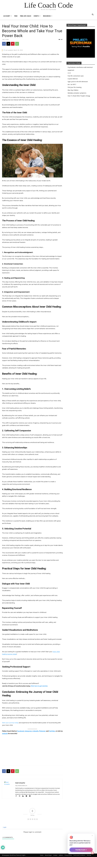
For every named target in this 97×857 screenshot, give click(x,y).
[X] (8, 44)
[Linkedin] (23, 796)
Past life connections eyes (76, 76)
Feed (15, 16)
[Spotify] (27, 796)
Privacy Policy (68, 855)
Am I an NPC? (72, 84)
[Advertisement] (32, 750)
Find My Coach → (81, 850)
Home (41, 855)
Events (36, 16)
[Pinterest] (13, 44)
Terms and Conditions (79, 855)
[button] (92, 15)
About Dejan (48, 855)
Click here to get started (39, 686)
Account (6, 16)
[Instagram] (20, 796)
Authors (61, 855)
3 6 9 (69, 73)
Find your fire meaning (74, 87)
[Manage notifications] (92, 852)
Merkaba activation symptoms (77, 93)
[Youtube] (30, 796)
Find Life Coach (25, 16)
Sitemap (89, 855)
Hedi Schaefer (20, 783)
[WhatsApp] (17, 44)
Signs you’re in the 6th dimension (78, 81)
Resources (47, 16)
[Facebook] (4, 44)
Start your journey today (10, 723)
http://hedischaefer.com (21, 785)
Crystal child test (73, 79)
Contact (55, 855)
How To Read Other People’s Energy (79, 96)
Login (4, 827)
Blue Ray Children (73, 90)
